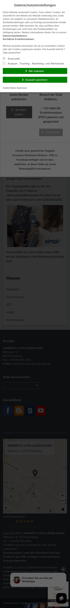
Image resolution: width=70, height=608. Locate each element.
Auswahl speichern (36, 79)
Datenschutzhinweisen (15, 36)
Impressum (22, 88)
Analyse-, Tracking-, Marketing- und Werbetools (35, 63)
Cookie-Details (9, 88)
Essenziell (13, 58)
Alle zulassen (36, 70)
